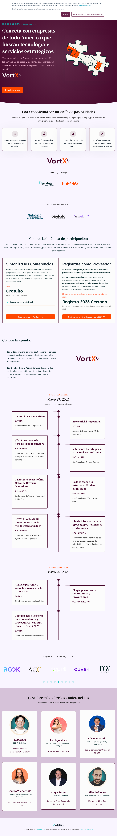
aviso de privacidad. (85, 5)
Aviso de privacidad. (87, 829)
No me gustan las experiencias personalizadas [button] (87, 14)
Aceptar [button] (65, 14)
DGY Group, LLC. (40, 829)
